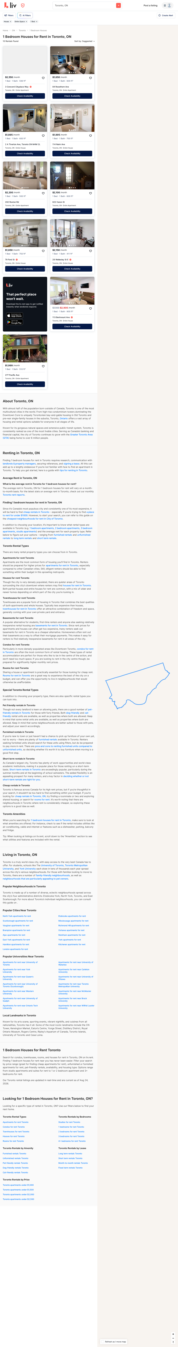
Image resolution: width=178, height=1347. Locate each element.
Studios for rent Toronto (69, 1122)
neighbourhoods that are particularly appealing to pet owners (35, 878)
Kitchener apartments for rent (71, 944)
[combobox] (55, 5)
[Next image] (90, 60)
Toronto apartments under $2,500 (18, 1199)
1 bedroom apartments (42, 528)
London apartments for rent (15, 949)
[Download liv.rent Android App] (14, 322)
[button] (69, 72)
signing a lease (71, 463)
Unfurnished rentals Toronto (15, 1158)
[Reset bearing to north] (173, 1342)
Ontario (64, 418)
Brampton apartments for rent (16, 930)
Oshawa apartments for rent (71, 930)
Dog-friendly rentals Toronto (16, 1168)
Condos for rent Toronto (14, 1127)
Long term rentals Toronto (70, 1153)
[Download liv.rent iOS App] (14, 315)
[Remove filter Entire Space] (26, 21)
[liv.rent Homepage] (10, 5)
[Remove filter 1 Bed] (36, 21)
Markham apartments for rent (71, 935)
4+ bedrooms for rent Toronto (72, 1141)
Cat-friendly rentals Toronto (15, 1172)
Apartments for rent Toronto (15, 1122)
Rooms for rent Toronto (13, 1141)
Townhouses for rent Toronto (16, 1131)
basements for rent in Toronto (51, 625)
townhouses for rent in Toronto (19, 608)
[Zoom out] (173, 1338)
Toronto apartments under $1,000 (18, 1185)
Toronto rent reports (14, 494)
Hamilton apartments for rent (16, 944)
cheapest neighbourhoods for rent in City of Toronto (35, 518)
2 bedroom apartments (67, 528)
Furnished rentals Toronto (14, 1153)
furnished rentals (63, 534)
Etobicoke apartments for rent (72, 916)
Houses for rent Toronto (13, 1136)
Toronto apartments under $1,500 (18, 1189)
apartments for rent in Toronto (62, 565)
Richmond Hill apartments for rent (73, 925)
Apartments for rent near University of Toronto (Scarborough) (20, 985)
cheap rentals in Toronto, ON (30, 796)
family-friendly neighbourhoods (53, 875)
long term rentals (23, 538)
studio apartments (26, 531)
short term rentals (46, 538)
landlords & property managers (19, 463)
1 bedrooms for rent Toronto (71, 1127)
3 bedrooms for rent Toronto (71, 1136)
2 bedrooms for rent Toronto (71, 1131)
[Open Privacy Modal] (22, 5)
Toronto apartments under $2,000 (18, 1194)
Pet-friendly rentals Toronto (15, 1163)
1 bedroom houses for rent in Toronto (51, 820)
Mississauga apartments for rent (73, 921)
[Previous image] (54, 60)
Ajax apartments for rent (14, 935)
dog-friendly (72, 712)
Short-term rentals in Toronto (25, 769)
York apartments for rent (69, 939)
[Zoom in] (173, 1334)
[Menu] (168, 5)
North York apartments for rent (17, 916)
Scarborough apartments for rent (18, 921)
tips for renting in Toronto (73, 470)
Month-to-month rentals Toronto (73, 1163)
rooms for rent (42, 799)
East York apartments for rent (16, 939)
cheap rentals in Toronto (36, 512)
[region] (137, 686)
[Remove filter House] (10, 21)
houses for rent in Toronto (77, 585)
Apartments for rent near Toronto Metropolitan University (73, 985)
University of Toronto (52, 865)
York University (27, 868)
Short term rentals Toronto (70, 1158)
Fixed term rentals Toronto (70, 1168)
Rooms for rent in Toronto (16, 675)
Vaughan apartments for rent (16, 925)
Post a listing (150, 5)
